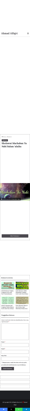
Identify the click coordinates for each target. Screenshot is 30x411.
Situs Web (3, 355)
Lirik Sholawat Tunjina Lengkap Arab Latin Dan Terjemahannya (7, 292)
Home (4, 137)
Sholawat (9, 137)
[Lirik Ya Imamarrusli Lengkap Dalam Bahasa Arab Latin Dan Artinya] (7, 300)
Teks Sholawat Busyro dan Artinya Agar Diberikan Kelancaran (22, 307)
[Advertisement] (15, 15)
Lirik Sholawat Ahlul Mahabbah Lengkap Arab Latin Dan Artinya (22, 292)
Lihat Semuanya (14, 236)
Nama (3, 342)
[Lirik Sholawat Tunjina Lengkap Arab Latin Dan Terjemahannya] (7, 285)
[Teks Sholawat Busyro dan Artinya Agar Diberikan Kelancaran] (22, 300)
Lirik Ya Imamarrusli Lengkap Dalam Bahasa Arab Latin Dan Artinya (7, 307)
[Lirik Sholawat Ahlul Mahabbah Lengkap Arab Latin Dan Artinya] (22, 285)
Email (3, 348)
